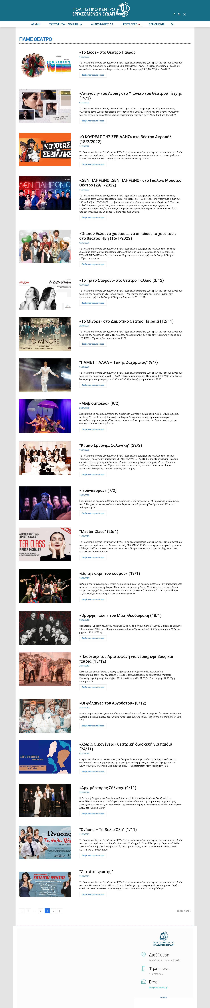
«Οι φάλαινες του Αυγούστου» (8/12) (112, 703)
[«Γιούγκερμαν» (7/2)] (45, 503)
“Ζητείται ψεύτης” (96, 871)
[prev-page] (21, 910)
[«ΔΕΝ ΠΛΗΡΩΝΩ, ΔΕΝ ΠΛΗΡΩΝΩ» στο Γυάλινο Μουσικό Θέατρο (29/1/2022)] (45, 193)
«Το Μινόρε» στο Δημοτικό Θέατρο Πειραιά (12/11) (126, 321)
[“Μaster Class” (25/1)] (45, 544)
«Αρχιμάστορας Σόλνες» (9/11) (107, 787)
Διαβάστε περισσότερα (93, 75)
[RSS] (179, 14)
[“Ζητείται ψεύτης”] (45, 884)
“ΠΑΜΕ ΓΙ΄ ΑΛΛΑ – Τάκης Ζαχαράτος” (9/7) (118, 362)
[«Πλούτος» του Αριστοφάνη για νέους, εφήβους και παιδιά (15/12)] (45, 669)
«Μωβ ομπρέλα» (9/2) (99, 403)
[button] (173, 24)
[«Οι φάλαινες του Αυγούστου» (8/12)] (45, 716)
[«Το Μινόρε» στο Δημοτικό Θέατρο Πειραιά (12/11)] (45, 334)
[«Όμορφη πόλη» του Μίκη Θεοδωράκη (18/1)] (45, 628)
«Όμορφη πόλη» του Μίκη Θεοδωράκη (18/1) (120, 615)
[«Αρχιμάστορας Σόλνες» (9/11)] (45, 800)
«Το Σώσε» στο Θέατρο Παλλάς (107, 52)
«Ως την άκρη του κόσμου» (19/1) (109, 573)
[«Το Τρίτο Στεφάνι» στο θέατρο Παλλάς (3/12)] (45, 293)
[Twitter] (184, 14)
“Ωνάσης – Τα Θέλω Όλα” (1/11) (108, 829)
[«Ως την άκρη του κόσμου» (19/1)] (45, 586)
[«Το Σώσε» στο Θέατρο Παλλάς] (45, 65)
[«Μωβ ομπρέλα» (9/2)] (45, 416)
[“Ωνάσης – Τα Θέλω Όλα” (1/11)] (45, 842)
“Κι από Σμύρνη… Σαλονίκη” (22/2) (110, 445)
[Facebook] (174, 14)
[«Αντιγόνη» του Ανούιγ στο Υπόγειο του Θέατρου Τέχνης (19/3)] (45, 106)
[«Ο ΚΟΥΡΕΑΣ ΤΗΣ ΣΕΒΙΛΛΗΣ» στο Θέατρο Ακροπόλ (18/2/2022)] (45, 149)
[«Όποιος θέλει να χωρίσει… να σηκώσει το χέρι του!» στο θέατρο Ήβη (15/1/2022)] (45, 246)
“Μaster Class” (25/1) (98, 531)
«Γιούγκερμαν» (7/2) (98, 490)
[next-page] (59, 910)
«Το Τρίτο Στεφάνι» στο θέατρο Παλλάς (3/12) (121, 280)
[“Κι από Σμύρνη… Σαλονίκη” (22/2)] (45, 458)
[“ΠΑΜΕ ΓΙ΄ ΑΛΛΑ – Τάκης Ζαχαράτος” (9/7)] (45, 375)
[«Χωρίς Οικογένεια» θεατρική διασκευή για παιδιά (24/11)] (45, 757)
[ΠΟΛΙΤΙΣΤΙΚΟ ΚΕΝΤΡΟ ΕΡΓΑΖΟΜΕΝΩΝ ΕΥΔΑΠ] (164, 939)
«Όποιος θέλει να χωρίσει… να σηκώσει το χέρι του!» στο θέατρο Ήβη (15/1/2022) (127, 236)
